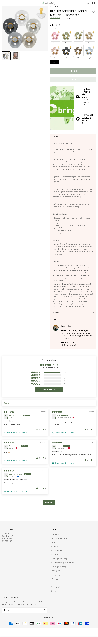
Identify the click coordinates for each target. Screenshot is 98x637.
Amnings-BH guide (57, 575)
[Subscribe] (44, 610)
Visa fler (54, 62)
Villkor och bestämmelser (59, 538)
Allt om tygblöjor (56, 579)
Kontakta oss (55, 534)
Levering (53, 542)
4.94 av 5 (55, 365)
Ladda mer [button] (49, 502)
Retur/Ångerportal (57, 550)
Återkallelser (55, 555)
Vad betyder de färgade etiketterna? (63, 563)
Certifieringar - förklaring (59, 559)
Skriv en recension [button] (49, 389)
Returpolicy (54, 546)
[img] (9, 412)
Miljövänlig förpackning (58, 567)
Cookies (53, 591)
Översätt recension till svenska (17, 433)
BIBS (56, 7)
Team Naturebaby (57, 583)
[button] (93, 3)
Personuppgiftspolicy (58, 587)
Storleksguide (55, 571)
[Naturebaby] (49, 3)
